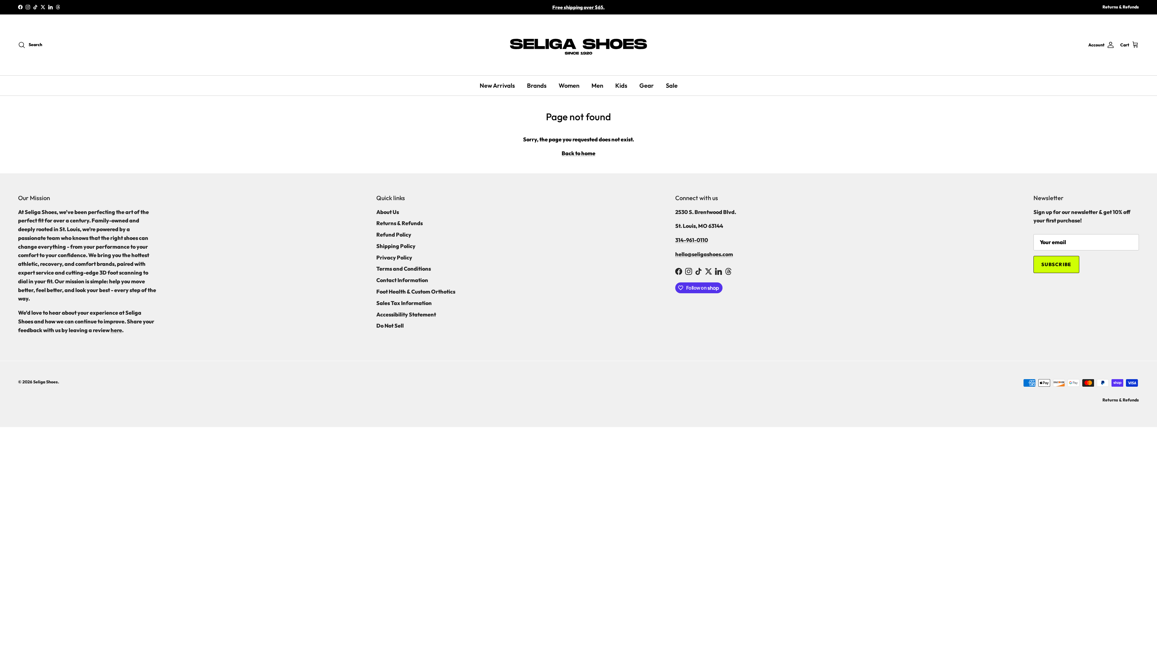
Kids (621, 85)
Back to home (578, 153)
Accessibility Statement (406, 314)
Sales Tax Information (404, 303)
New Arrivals (497, 85)
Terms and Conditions (403, 268)
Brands (537, 85)
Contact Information (402, 280)
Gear (646, 85)
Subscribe (1056, 264)
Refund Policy (393, 234)
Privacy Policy (394, 257)
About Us (387, 212)
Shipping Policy (395, 246)
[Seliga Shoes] (578, 44)
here (116, 330)
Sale (672, 85)
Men (597, 85)
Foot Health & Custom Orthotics (415, 291)
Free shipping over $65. (578, 7)
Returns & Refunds (1120, 7)
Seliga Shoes (45, 382)
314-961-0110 (691, 240)
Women (569, 85)
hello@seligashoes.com (704, 254)
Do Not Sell (390, 325)
